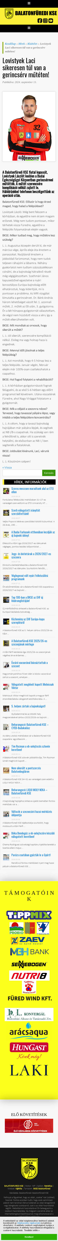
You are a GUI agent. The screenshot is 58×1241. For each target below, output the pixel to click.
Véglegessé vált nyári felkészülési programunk (29, 577)
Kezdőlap (10, 43)
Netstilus (48, 1185)
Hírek (22, 43)
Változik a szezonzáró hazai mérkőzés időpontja (31, 813)
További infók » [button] (31, 1230)
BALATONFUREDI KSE (14, 1185)
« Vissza (7, 467)
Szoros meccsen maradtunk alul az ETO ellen (32, 490)
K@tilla (19, 1188)
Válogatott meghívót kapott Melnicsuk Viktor (32, 686)
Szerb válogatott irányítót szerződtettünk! (25, 512)
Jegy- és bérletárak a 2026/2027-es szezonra (31, 555)
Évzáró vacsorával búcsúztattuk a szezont (29, 664)
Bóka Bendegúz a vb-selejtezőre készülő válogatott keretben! (33, 835)
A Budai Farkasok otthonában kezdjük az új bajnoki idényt (33, 533)
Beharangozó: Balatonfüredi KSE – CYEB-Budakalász (30, 726)
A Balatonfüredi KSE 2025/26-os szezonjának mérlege (29, 642)
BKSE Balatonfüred (41, 1188)
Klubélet (32, 43)
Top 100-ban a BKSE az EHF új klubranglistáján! (27, 599)
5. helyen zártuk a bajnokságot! (28, 706)
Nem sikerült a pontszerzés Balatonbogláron (26, 769)
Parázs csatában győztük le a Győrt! (31, 855)
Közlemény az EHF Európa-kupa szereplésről (27, 621)
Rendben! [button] (29, 1237)
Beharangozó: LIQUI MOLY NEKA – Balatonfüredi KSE (29, 791)
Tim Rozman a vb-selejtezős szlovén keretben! (30, 748)
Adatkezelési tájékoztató (28, 1223)
